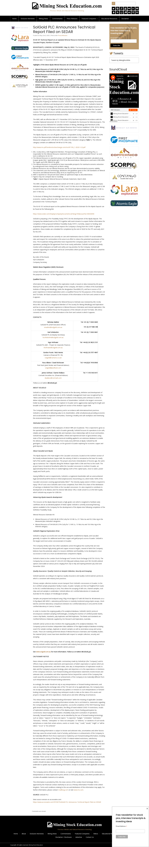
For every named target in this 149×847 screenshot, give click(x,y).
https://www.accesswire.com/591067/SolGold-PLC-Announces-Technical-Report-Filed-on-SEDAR (67, 802)
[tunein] (125, 14)
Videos (95, 834)
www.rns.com (78, 790)
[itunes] (121, 10)
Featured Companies (82, 834)
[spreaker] (113, 14)
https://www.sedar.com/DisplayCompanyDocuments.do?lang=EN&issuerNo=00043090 (63, 214)
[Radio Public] (117, 10)
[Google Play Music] (133, 10)
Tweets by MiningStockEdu (120, 60)
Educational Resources (110, 834)
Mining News (43, 19)
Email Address (116, 38)
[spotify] (137, 14)
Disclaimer (125, 19)
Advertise (78, 837)
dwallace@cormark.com (53, 378)
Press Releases (72, 19)
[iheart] (137, 10)
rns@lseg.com (63, 790)
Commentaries (57, 19)
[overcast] (121, 14)
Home (14, 19)
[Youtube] (125, 10)
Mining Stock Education (36, 845)
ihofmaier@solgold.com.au (53, 348)
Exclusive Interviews (37, 834)
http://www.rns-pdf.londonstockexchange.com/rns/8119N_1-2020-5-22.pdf (59, 147)
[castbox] (129, 14)
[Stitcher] (129, 10)
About (24, 834)
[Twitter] (113, 10)
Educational (109, 19)
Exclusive (28, 19)
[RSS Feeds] (117, 14)
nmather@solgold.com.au (53, 327)
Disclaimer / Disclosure (63, 837)
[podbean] (133, 14)
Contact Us (90, 837)
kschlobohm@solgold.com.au (53, 337)
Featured (89, 19)
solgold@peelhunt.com (53, 368)
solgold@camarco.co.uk (53, 358)
